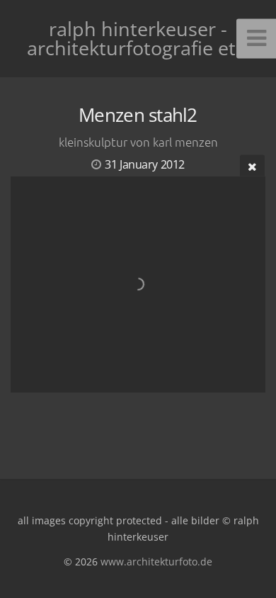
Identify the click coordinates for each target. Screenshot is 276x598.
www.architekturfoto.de (156, 561)
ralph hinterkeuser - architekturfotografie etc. (138, 38)
